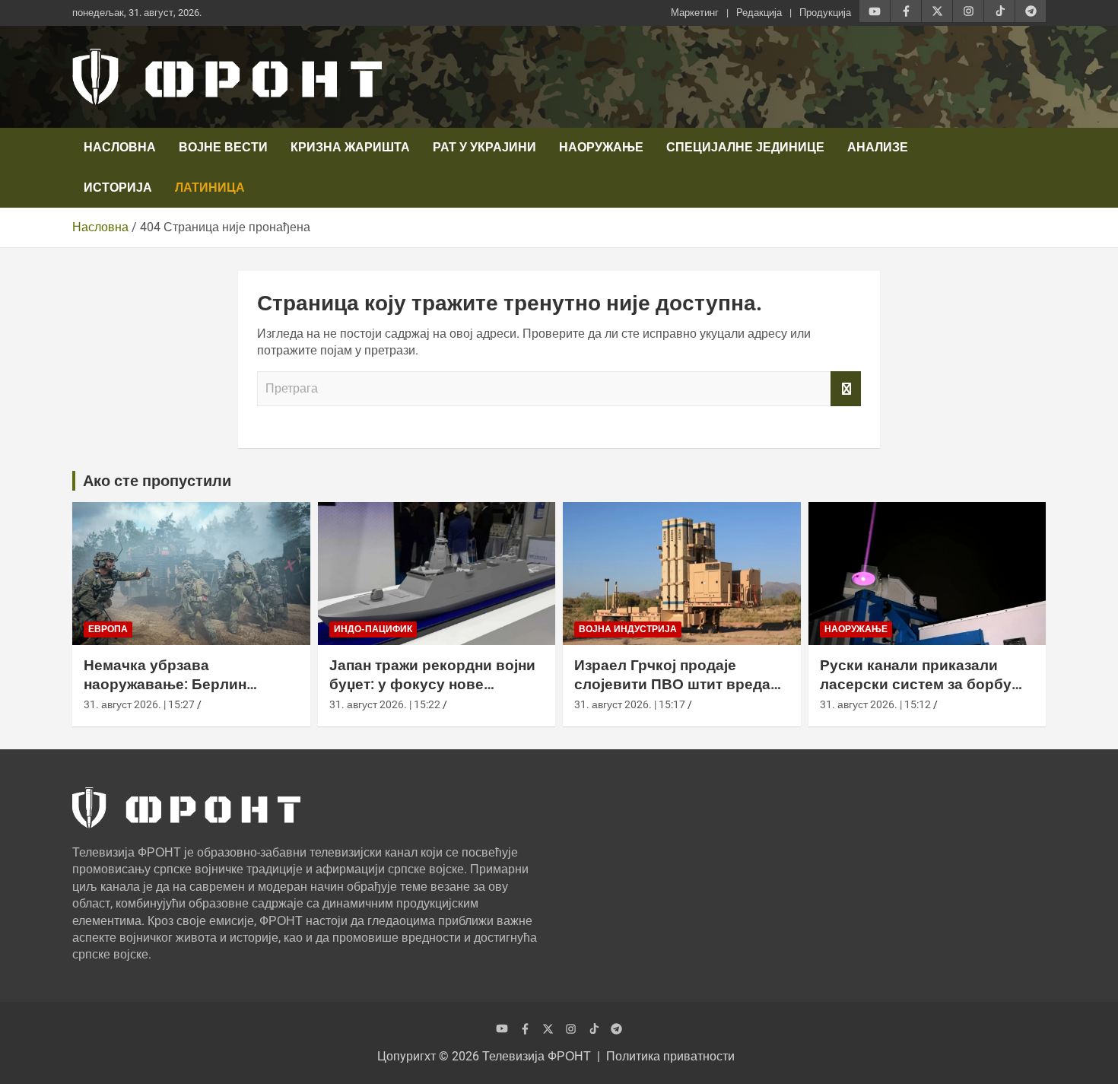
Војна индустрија (628, 629)
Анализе (877, 147)
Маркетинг (695, 12)
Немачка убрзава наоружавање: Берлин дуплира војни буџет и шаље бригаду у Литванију (188, 693)
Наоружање (601, 147)
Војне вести (223, 147)
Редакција (759, 12)
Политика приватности (670, 1056)
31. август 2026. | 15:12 (875, 704)
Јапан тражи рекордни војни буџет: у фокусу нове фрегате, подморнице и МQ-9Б (432, 693)
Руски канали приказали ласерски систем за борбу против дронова (916, 683)
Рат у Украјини (484, 147)
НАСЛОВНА (120, 147)
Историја (118, 187)
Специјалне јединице (745, 147)
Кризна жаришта (350, 147)
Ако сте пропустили (157, 481)
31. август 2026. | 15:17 (629, 704)
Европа (108, 629)
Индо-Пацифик (373, 629)
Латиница (210, 187)
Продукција (825, 12)
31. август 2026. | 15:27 (139, 704)
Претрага (846, 388)
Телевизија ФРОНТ (536, 1056)
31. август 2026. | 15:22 (384, 704)
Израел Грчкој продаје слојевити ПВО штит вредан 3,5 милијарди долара (676, 683)
